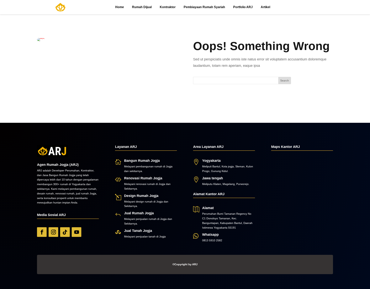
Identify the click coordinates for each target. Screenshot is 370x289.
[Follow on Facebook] (42, 232)
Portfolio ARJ (243, 7)
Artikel (265, 7)
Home (119, 7)
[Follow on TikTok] (65, 232)
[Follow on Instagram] (53, 232)
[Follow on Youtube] (76, 232)
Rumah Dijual (142, 7)
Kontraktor (168, 7)
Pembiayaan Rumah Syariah (204, 7)
